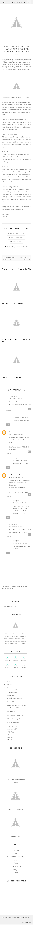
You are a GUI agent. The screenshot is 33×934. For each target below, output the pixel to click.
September (11, 729)
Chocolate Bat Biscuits (14, 698)
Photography (15, 866)
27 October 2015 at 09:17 (20, 460)
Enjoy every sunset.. (13, 722)
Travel (15, 872)
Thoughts (15, 869)
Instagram (23, 660)
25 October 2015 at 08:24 (16, 398)
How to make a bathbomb (13, 304)
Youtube (23, 667)
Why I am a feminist (15, 809)
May (8, 740)
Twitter (15, 667)
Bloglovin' (7, 660)
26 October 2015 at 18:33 (16, 434)
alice (11, 431)
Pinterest (7, 667)
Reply (29, 408)
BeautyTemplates (12, 917)
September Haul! (12, 726)
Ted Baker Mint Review (12, 377)
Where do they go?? (13, 719)
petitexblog (14, 474)
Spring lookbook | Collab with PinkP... (16, 341)
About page (10, 643)
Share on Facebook (17, 233)
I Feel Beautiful (15, 836)
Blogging (15, 850)
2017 (7, 682)
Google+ (15, 660)
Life (15, 860)
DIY (15, 853)
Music (15, 863)
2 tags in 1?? (11, 711)
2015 (7, 687)
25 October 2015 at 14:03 (20, 417)
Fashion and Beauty (21, 247)
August (9, 732)
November (10, 692)
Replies (9, 411)
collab (12, 247)
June (8, 737)
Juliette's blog (7, 62)
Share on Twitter (17, 238)
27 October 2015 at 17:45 (16, 477)
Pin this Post (18, 242)
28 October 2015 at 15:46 (16, 527)
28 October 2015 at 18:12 (20, 543)
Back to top (26, 922)
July (8, 734)
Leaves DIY (11, 702)
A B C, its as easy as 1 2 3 (15, 715)
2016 (7, 684)
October (10, 695)
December (10, 690)
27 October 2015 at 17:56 (20, 503)
